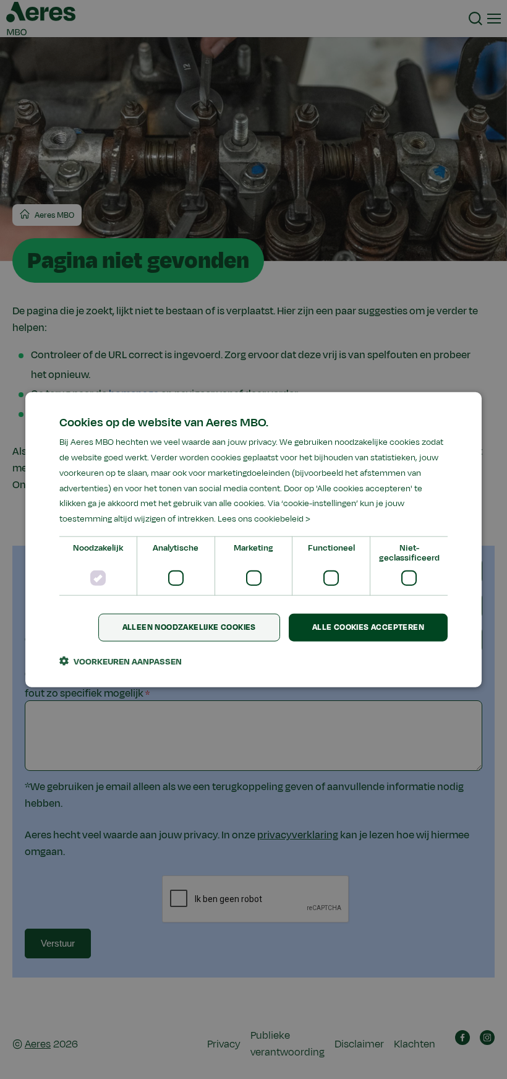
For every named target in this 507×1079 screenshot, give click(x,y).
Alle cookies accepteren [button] (368, 627)
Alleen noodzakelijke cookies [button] (189, 627)
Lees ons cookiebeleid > (264, 519)
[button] (120, 660)
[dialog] (253, 539)
